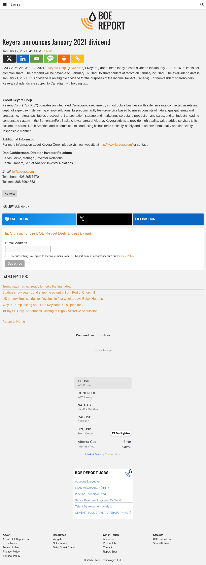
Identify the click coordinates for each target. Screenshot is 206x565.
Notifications (60, 543)
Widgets (57, 539)
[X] (9, 59)
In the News (10, 543)
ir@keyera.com (23, 171)
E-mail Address (16, 243)
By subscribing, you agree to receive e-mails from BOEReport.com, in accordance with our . (73, 256)
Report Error (110, 551)
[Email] (36, 59)
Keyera (9, 193)
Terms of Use (11, 547)
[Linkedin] (22, 59)
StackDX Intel (161, 543)
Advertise (108, 539)
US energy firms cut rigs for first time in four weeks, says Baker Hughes (52, 298)
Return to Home (13, 321)
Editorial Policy (11, 555)
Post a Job (109, 543)
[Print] (64, 59)
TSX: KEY (76, 68)
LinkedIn (148, 219)
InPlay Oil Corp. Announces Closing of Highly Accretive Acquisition (50, 311)
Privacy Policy (125, 256)
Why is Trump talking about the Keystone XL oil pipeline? (42, 305)
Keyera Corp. (57, 68)
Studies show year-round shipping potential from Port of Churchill (48, 292)
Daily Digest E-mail (64, 547)
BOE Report (103, 14)
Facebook (19, 219)
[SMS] (50, 59)
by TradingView (103, 454)
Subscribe (15, 263)
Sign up (15, 4)
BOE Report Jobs (163, 539)
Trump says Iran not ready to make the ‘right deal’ (37, 286)
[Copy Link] (77, 59)
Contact (107, 547)
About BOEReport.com (16, 539)
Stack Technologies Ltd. (108, 560)
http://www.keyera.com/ (116, 144)
